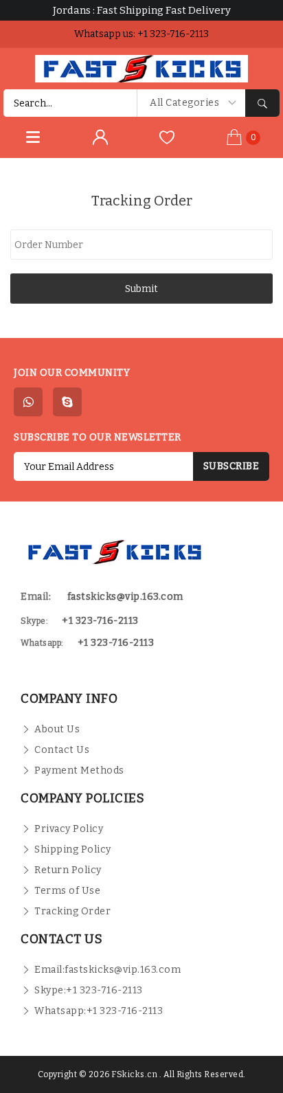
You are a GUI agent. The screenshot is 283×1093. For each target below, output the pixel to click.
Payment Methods (79, 770)
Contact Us (61, 750)
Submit (141, 289)
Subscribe (231, 466)
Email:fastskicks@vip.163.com (107, 970)
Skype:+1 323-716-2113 (88, 990)
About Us (57, 729)
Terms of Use (67, 891)
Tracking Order (72, 911)
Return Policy (68, 870)
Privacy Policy (68, 829)
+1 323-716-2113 (116, 643)
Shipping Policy (72, 849)
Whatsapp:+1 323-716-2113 (98, 1011)
